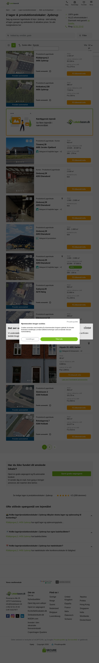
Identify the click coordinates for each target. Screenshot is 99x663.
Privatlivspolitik (72, 322)
